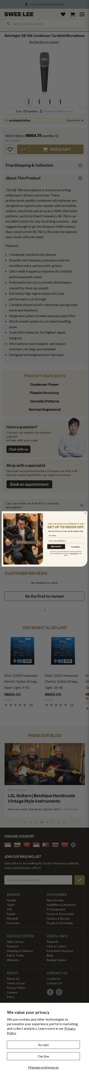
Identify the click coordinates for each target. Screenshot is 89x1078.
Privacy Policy (74, 553)
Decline (43, 1056)
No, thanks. (75, 547)
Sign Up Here (56, 547)
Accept (43, 1045)
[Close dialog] (85, 513)
